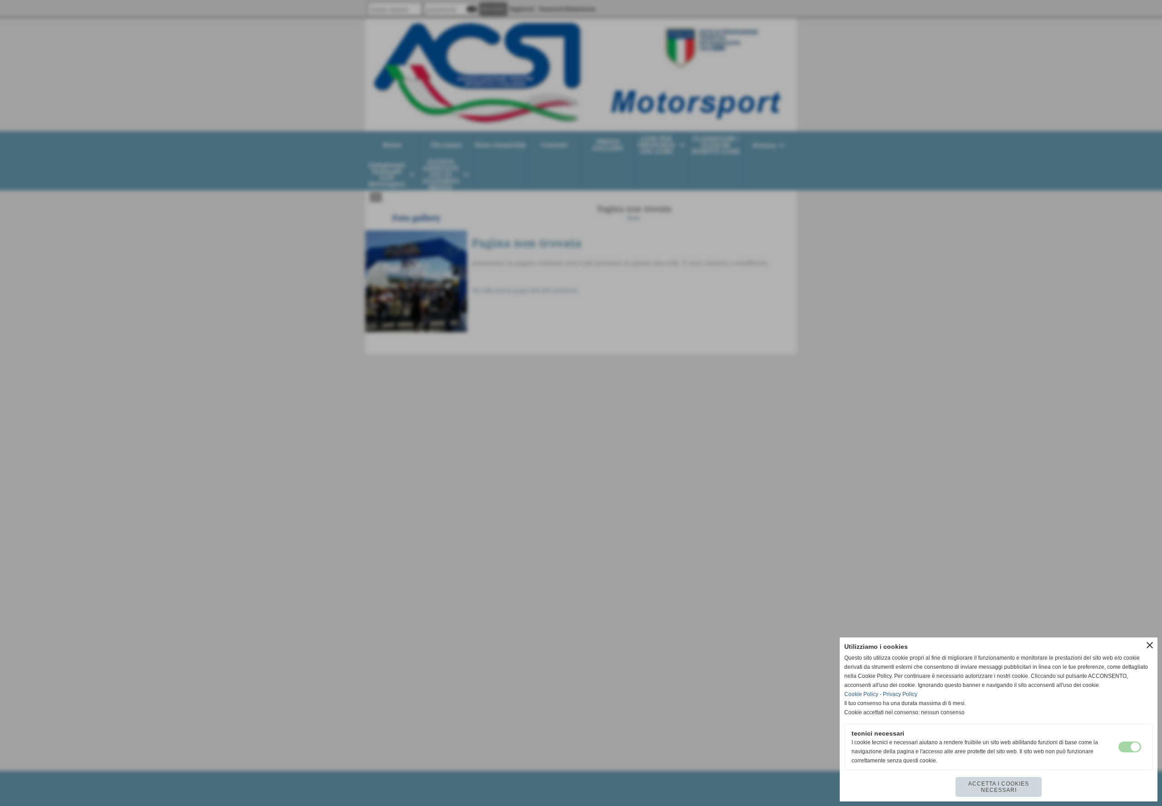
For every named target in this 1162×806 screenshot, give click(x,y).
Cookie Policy (861, 694)
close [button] (1149, 645)
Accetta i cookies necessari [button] (998, 787)
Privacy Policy (900, 694)
